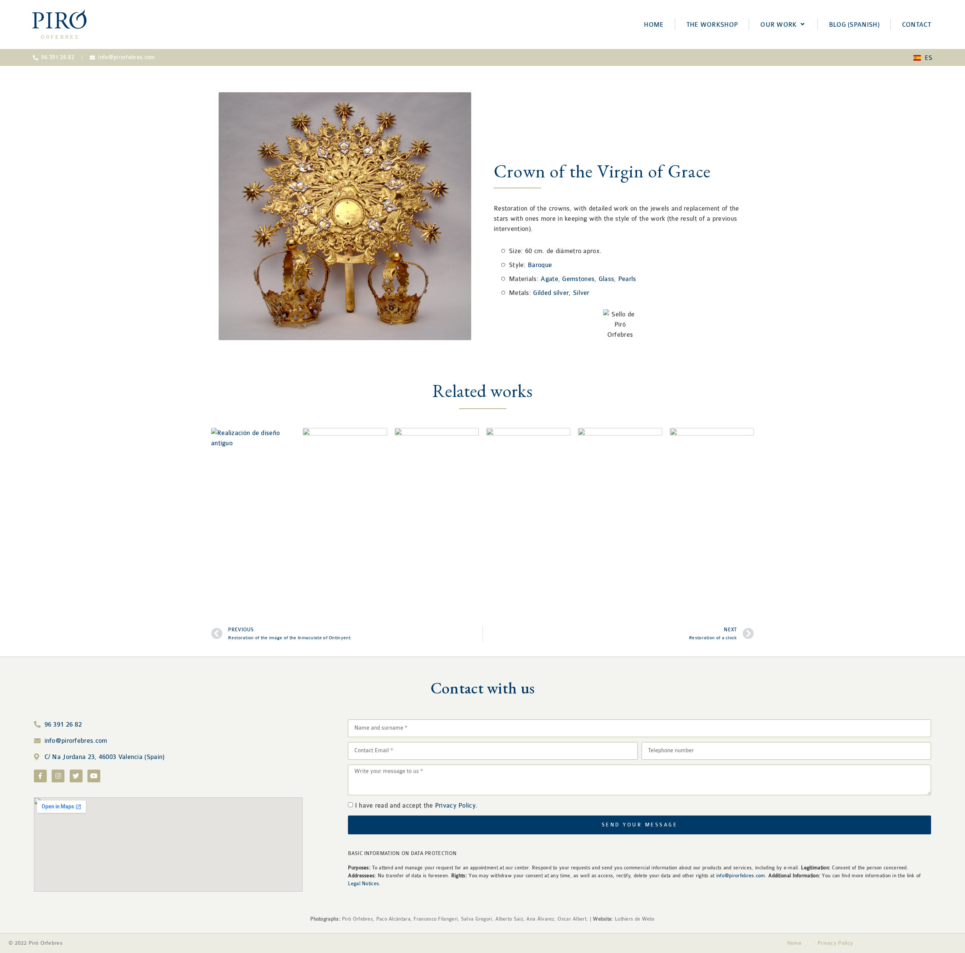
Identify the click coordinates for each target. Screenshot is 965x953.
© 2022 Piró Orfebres (36, 943)
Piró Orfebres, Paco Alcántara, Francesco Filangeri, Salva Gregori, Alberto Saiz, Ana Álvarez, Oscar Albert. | (461, 919)
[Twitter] (76, 776)
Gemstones (578, 279)
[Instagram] (58, 776)
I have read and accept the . (416, 805)
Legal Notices (363, 883)
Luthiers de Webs (634, 919)
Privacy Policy (455, 805)
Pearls (627, 279)
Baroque (540, 265)
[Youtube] (93, 776)
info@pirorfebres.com (740, 875)
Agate (549, 279)
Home (794, 943)
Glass (606, 279)
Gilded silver (551, 292)
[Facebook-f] (40, 776)
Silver (581, 292)
